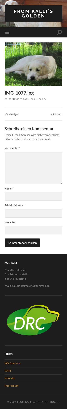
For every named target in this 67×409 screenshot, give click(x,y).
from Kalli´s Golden (33, 13)
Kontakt (10, 378)
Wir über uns (13, 363)
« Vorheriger (11, 114)
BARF (8, 370)
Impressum (11, 385)
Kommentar (12, 148)
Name (9, 188)
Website (10, 222)
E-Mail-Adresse (15, 205)
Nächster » (56, 114)
